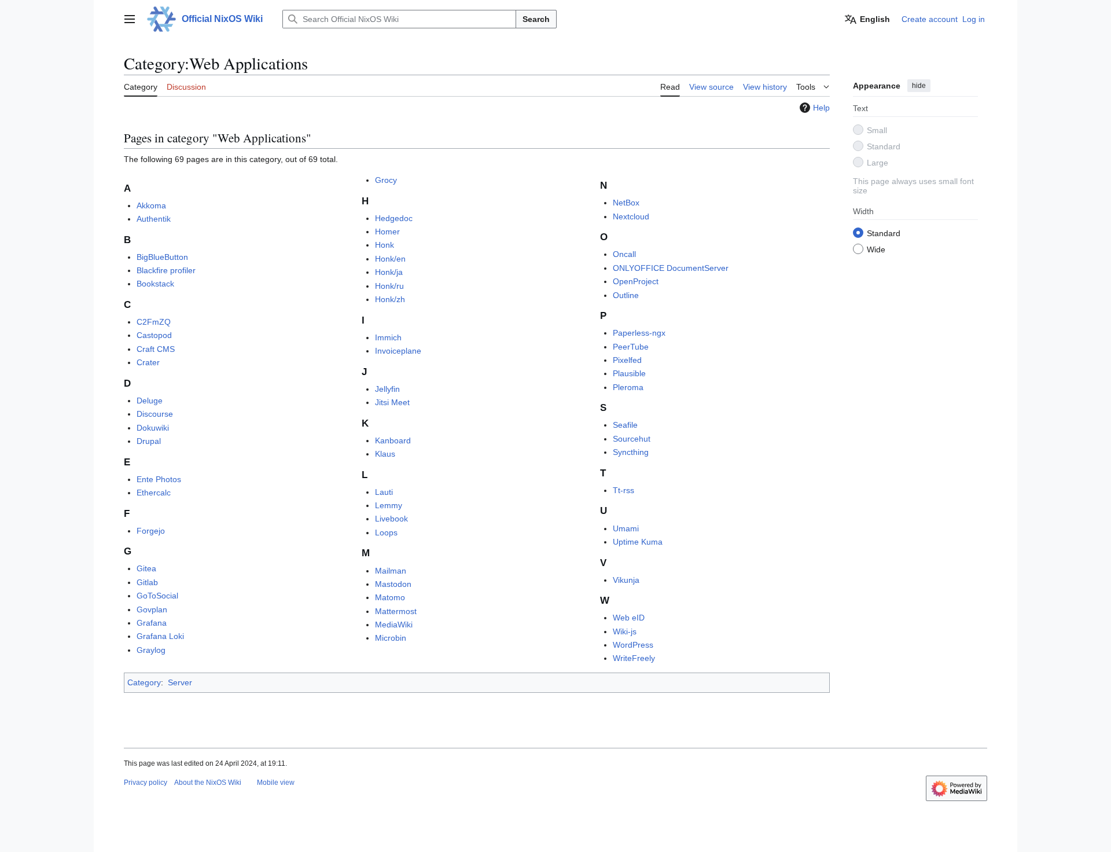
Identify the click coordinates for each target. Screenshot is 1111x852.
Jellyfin (387, 389)
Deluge (150, 400)
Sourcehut (631, 438)
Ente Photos (159, 479)
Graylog (151, 650)
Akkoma (151, 205)
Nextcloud (631, 216)
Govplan (152, 609)
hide (919, 86)
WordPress (633, 644)
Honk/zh (390, 299)
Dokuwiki (153, 427)
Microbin (390, 637)
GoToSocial (157, 595)
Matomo (390, 597)
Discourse (155, 413)
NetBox (626, 202)
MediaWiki (394, 624)
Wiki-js (625, 631)
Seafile (625, 424)
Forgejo (151, 530)
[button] (129, 19)
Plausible (629, 373)
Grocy (386, 180)
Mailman (390, 570)
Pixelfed (627, 360)
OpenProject (635, 281)
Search (536, 19)
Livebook (391, 518)
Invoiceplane (398, 350)
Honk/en (390, 258)
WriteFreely (634, 658)
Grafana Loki (160, 636)
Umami (626, 528)
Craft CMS (156, 349)
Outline (626, 295)
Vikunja (626, 580)
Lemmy (388, 505)
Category (144, 682)
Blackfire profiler (166, 270)
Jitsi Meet (392, 402)
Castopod (154, 335)
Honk (384, 244)
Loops (386, 532)
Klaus (385, 453)
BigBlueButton (162, 257)
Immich (388, 337)
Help (821, 107)
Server (180, 682)
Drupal (149, 441)
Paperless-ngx (639, 332)
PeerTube (631, 346)
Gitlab (147, 582)
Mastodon (393, 584)
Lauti (384, 492)
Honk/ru (389, 286)
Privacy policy (145, 782)
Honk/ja (389, 272)
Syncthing (631, 452)
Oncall (624, 254)
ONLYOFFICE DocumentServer (671, 268)
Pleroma (628, 387)
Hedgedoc (394, 218)
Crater (148, 362)
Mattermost (396, 611)
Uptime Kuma (638, 541)
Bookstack (155, 283)
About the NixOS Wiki (207, 782)
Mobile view (276, 782)
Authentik (154, 218)
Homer (387, 231)
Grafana (152, 622)
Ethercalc (154, 492)
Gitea (146, 568)
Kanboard (393, 440)
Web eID (629, 617)
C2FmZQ (154, 321)
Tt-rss (623, 490)
